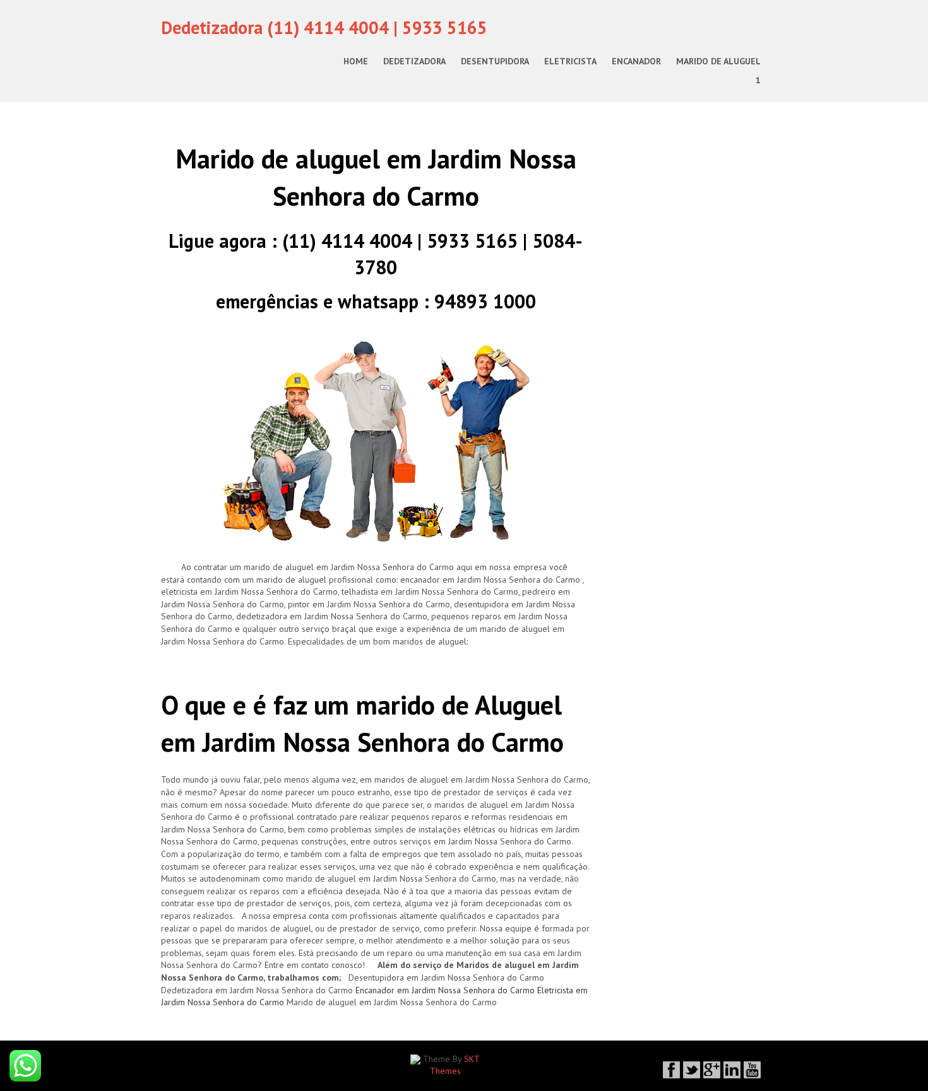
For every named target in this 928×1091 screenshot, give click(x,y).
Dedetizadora (414, 61)
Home (355, 61)
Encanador (636, 61)
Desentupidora (495, 61)
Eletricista (570, 61)
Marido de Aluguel (718, 61)
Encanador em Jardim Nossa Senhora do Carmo (445, 990)
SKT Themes (455, 1065)
